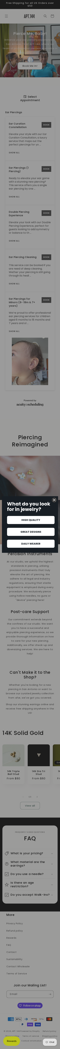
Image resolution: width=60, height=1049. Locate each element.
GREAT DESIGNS (30, 532)
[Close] (54, 500)
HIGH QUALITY (30, 520)
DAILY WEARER (30, 544)
